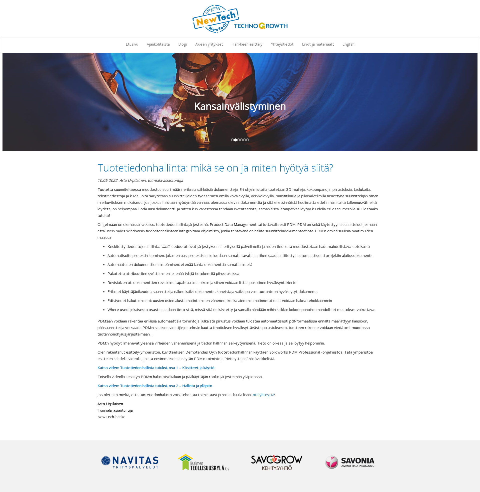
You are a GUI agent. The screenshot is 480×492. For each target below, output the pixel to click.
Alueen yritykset (209, 44)
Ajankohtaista (158, 44)
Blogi (182, 44)
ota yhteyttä (263, 394)
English (348, 44)
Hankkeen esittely (247, 44)
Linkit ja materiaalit (318, 44)
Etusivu (132, 44)
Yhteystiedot (282, 44)
